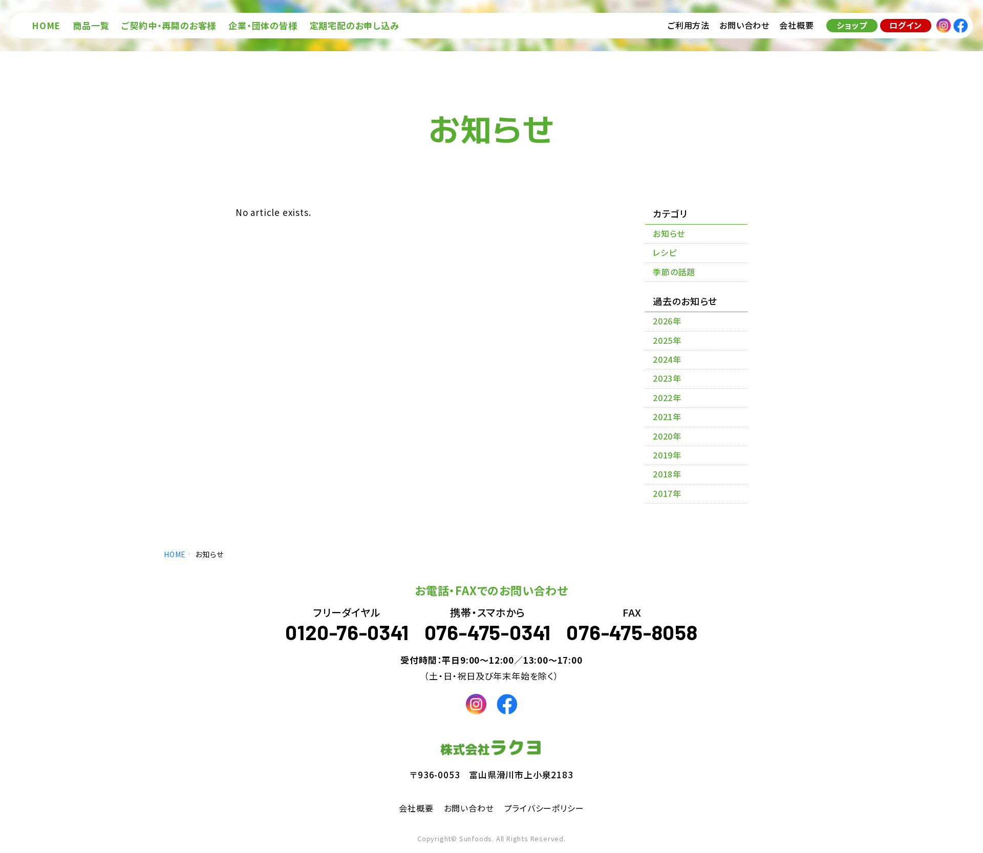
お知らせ (669, 233)
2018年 (667, 474)
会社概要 (416, 808)
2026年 (667, 321)
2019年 (667, 455)
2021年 (667, 416)
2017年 (667, 493)
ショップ (852, 25)
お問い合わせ (469, 808)
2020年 (667, 436)
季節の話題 (674, 272)
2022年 (667, 397)
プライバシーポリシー (544, 808)
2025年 (667, 340)
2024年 (667, 359)
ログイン (905, 25)
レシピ (664, 252)
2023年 (667, 378)
